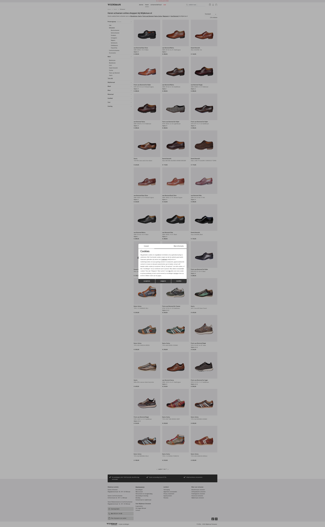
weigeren (163, 281)
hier (170, 271)
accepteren (147, 281)
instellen (178, 281)
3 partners (164, 259)
